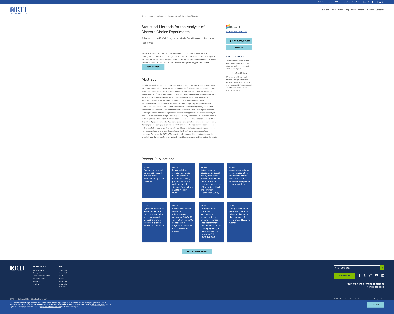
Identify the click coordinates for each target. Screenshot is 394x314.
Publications (346, 2)
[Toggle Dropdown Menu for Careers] (383, 9)
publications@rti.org (238, 73)
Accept (378, 305)
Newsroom (329, 2)
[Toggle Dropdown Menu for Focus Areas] (344, 9)
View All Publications (197, 251)
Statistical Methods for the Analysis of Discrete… (182, 16)
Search (365, 2)
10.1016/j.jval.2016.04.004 (236, 32)
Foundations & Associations (41, 276)
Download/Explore (241, 41)
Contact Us (62, 287)
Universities (36, 281)
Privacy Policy (63, 270)
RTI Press (337, 2)
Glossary (61, 278)
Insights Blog (320, 2)
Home (144, 16)
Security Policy (63, 273)
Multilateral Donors (39, 278)
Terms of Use (63, 281)
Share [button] (237, 47)
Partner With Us (356, 2)
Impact (151, 16)
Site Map (61, 276)
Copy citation (153, 67)
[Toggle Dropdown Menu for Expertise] (355, 9)
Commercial (37, 273)
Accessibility (63, 284)
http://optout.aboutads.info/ (50, 307)
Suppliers (36, 284)
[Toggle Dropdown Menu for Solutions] (330, 9)
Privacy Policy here (98, 305)
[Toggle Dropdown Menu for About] (373, 9)
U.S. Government (38, 270)
